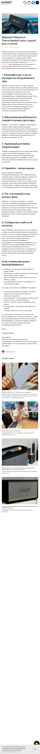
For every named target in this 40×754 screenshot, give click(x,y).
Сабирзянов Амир (8, 333)
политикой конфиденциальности (11, 751)
